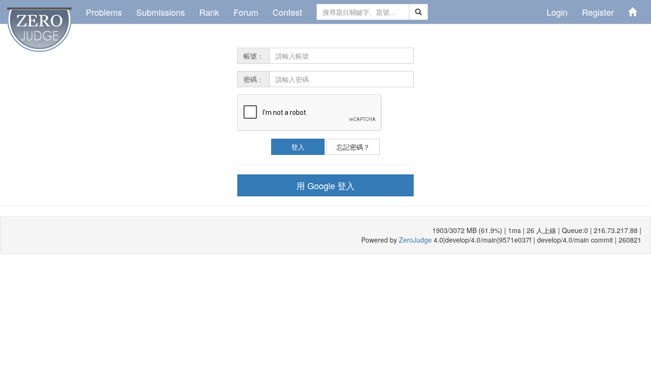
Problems (104, 12)
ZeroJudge (415, 239)
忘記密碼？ (353, 147)
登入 (298, 147)
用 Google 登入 (325, 185)
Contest (287, 12)
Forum (246, 12)
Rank (209, 12)
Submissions (160, 12)
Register (598, 12)
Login (557, 12)
